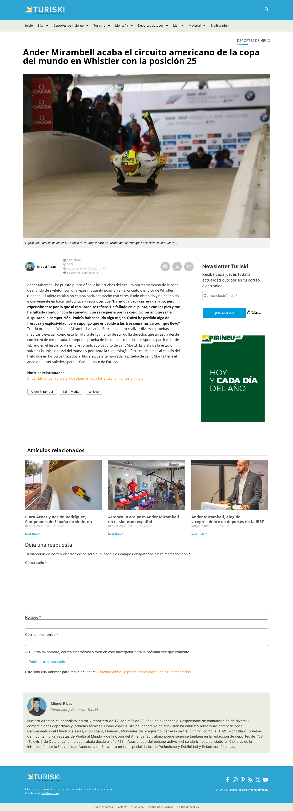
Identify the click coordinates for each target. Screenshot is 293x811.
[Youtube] (265, 779)
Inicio (29, 25)
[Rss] (250, 779)
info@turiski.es (50, 793)
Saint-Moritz (71, 391)
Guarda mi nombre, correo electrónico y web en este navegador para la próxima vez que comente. (109, 652)
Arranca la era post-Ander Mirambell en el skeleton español (143, 519)
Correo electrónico (42, 634)
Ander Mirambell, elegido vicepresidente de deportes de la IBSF (227, 519)
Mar (176, 25)
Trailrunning (220, 25)
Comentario (36, 562)
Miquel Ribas (46, 266)
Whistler (94, 391)
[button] (266, 9)
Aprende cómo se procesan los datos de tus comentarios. (144, 672)
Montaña (121, 25)
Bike (41, 25)
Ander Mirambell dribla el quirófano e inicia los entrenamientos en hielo (85, 378)
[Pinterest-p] (242, 779)
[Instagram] (235, 779)
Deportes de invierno (68, 25)
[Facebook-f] (227, 779)
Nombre (33, 617)
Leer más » (33, 533)
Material (195, 25)
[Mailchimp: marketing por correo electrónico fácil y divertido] (253, 315)
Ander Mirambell (42, 391)
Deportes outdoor (150, 25)
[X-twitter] (257, 779)
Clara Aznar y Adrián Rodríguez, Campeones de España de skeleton (58, 519)
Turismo (99, 25)
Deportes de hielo (253, 40)
